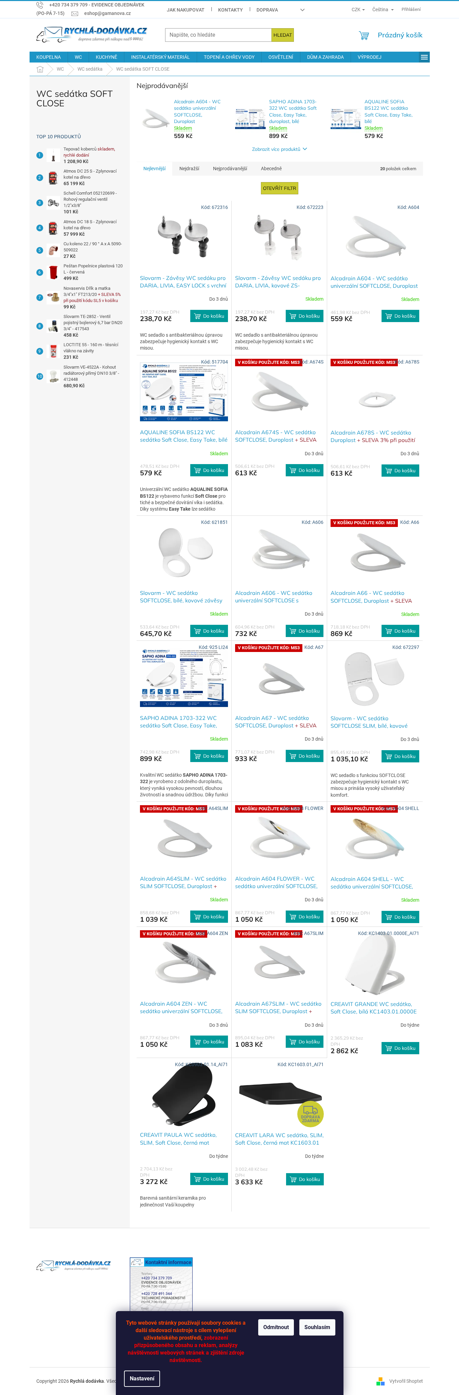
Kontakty (230, 10)
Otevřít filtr (279, 188)
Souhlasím (317, 1327)
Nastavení (142, 1378)
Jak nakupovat (186, 10)
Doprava (267, 10)
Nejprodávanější (230, 168)
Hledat (282, 35)
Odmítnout (276, 1327)
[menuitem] (49, 57)
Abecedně (271, 168)
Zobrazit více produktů (276, 149)
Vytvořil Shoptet (406, 1380)
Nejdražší (189, 168)
